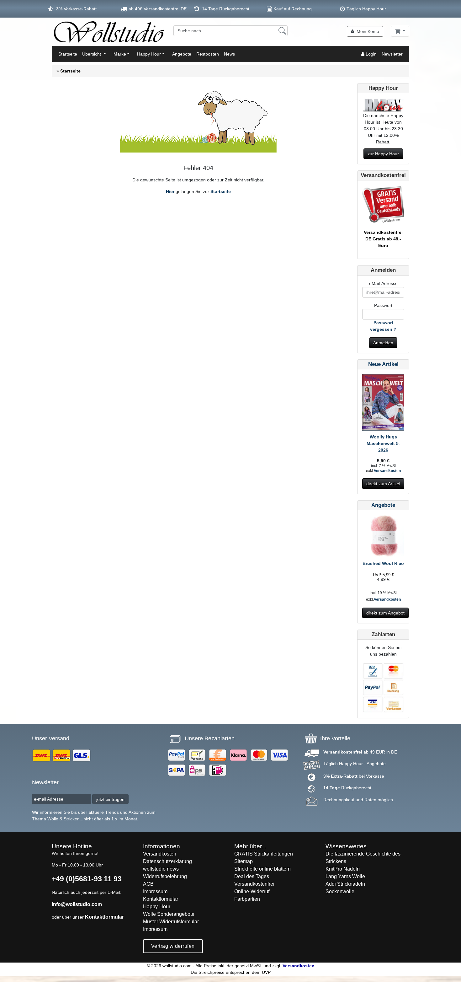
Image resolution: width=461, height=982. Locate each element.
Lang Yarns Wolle (345, 876)
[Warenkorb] (400, 31)
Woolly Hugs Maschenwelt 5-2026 (383, 443)
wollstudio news (161, 869)
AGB (148, 884)
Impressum (155, 891)
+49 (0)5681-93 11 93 (87, 879)
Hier (170, 191)
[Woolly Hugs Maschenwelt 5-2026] (383, 403)
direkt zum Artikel (383, 483)
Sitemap (243, 861)
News (229, 53)
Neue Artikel (383, 364)
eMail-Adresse (383, 283)
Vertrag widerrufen (173, 946)
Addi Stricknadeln (345, 884)
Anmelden (383, 342)
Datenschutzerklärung (167, 861)
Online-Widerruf (251, 891)
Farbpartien (247, 899)
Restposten (207, 53)
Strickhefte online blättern (262, 869)
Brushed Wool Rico (383, 563)
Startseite (67, 53)
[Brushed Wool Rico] (383, 536)
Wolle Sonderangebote (168, 914)
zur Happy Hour (383, 153)
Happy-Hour (156, 906)
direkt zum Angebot (385, 612)
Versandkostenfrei (254, 884)
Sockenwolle (340, 891)
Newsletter (392, 53)
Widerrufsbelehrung (165, 876)
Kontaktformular (104, 917)
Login (370, 53)
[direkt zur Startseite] (108, 32)
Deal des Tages (251, 876)
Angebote (181, 53)
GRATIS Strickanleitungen (263, 853)
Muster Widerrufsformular (171, 921)
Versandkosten (387, 471)
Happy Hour (149, 53)
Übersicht (92, 53)
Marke (120, 53)
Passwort (383, 305)
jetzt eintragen (110, 799)
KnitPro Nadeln (343, 869)
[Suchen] (282, 31)
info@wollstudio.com (77, 904)
